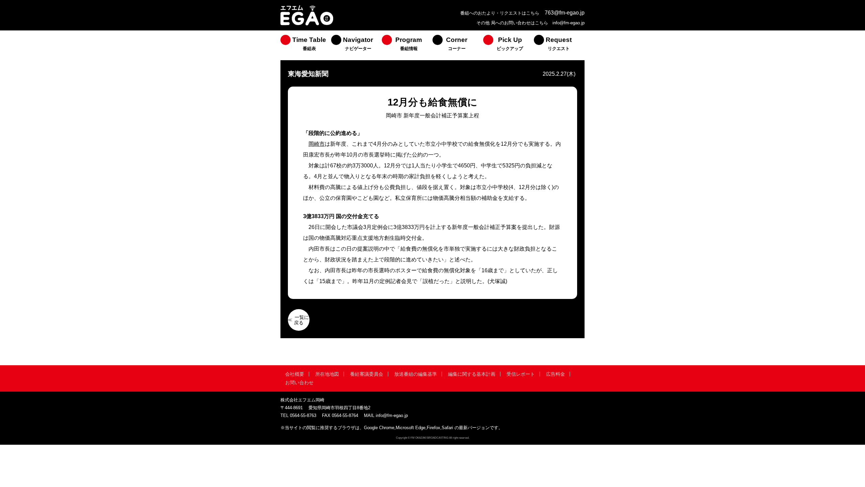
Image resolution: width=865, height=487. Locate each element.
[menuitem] (305, 45)
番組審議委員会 (366, 374)
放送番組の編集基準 (415, 374)
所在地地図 (327, 374)
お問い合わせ (299, 382)
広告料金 (555, 374)
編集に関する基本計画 (471, 374)
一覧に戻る (301, 320)
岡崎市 (316, 144)
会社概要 (294, 374)
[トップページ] (306, 24)
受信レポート (520, 374)
